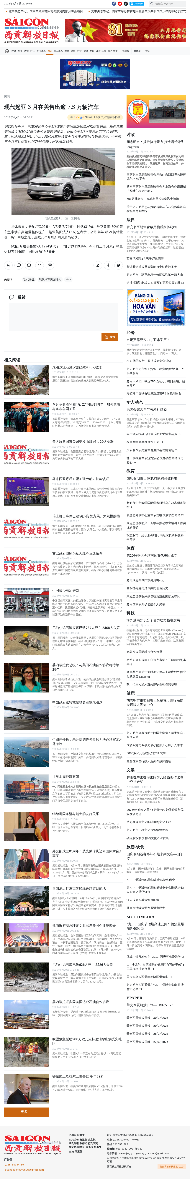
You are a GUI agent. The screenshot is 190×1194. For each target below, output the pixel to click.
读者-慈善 (101, 51)
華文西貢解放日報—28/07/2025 (147, 1033)
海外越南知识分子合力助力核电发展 (153, 620)
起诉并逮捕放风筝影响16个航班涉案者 (152, 267)
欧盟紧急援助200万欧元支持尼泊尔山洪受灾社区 (87, 1041)
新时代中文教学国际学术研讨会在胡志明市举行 (156, 505)
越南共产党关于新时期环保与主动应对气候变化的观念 (156, 674)
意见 (147, 51)
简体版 (125, 51)
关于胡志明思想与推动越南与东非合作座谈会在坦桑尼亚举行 (156, 209)
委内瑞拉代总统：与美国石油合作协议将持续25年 (85, 667)
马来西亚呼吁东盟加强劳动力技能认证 (80, 479)
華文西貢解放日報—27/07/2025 (147, 1042)
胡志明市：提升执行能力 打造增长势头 (155, 144)
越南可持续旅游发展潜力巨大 (146, 908)
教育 (67, 51)
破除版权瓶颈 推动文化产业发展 (148, 838)
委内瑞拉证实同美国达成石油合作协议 (80, 1002)
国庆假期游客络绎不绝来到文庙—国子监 (155, 856)
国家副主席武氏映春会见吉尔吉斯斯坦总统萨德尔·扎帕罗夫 (156, 176)
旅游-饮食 (113, 51)
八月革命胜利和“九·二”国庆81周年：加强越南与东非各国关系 (86, 406)
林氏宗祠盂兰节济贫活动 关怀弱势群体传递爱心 (155, 460)
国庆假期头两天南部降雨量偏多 (148, 977)
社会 (20, 51)
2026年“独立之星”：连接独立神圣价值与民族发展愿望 (155, 812)
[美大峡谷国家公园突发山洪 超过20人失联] (26, 454)
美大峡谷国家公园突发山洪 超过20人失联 (83, 442)
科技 (79, 51)
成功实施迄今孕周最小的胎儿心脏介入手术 (155, 745)
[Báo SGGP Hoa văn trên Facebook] (114, 3)
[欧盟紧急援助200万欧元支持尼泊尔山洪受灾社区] (26, 1052)
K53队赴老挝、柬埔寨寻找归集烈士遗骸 (153, 199)
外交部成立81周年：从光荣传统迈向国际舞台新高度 (87, 853)
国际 (50, 51)
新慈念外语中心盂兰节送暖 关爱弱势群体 (154, 515)
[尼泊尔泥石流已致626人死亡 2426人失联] (26, 977)
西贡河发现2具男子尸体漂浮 (145, 258)
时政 (14, 51)
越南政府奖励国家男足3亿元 (145, 580)
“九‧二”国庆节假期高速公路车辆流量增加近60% (155, 926)
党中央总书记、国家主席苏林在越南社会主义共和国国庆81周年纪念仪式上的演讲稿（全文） (118, 11)
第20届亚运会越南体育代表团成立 (152, 555)
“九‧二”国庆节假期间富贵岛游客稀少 (151, 880)
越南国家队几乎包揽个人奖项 (146, 604)
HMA (68, 279)
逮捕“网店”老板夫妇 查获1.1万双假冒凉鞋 (154, 282)
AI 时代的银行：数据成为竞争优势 (149, 361)
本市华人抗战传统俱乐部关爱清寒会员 (152, 434)
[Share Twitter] (118, 265)
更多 (24, 1112)
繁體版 (137, 51)
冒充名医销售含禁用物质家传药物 (152, 227)
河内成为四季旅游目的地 (143, 900)
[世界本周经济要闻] (26, 789)
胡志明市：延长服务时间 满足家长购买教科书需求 (155, 537)
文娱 (92, 51)
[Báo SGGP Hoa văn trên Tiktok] (126, 3)
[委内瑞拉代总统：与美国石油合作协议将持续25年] (26, 677)
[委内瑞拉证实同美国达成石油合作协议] (26, 1014)
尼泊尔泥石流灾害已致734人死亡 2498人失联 (86, 628)
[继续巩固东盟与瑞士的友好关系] (26, 826)
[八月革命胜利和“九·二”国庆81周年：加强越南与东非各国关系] (26, 417)
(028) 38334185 (14, 1164)
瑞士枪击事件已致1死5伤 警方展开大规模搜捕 (86, 516)
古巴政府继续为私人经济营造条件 (77, 553)
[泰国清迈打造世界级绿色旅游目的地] (26, 901)
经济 (32, 51)
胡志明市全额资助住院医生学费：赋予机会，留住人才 (156, 735)
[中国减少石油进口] (26, 603)
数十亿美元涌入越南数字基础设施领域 (152, 684)
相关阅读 (12, 360)
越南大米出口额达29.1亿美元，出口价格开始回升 (156, 383)
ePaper (134, 998)
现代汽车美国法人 (50, 279)
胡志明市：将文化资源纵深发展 (147, 830)
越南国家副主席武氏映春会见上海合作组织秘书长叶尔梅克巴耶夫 (156, 188)
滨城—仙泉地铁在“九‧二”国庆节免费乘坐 (154, 956)
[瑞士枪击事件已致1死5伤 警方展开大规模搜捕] (26, 529)
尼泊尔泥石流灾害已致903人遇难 (76, 367)
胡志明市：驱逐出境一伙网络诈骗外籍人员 (155, 275)
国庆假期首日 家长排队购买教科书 (152, 478)
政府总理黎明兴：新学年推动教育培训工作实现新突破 (156, 525)
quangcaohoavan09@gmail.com (24, 1169)
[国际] (8, 265)
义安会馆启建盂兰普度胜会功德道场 (151, 450)
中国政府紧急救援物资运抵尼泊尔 (77, 702)
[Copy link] (39, 265)
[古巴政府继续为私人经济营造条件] (26, 566)
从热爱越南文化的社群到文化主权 (149, 822)
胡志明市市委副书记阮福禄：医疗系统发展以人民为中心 (155, 702)
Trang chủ (7, 51)
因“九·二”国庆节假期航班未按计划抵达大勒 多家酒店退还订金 (155, 890)
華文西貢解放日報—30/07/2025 (147, 1018)
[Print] (50, 265)
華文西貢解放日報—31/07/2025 (150, 1005)
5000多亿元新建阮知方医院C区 (147, 753)
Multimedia (141, 917)
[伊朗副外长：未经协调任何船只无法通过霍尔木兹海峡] (26, 752)
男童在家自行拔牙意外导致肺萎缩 (149, 761)
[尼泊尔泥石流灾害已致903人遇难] (26, 380)
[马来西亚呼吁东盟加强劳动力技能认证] (26, 491)
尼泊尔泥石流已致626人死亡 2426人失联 (82, 965)
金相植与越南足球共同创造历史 (147, 588)
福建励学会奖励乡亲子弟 (143, 442)
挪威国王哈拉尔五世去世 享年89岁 (78, 1076)
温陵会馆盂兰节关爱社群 (145, 409)
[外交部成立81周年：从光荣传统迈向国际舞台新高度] (26, 864)
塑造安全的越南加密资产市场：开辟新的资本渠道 (156, 662)
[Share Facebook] (108, 265)
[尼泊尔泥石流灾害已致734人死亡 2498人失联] (26, 640)
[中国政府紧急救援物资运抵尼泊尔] (26, 715)
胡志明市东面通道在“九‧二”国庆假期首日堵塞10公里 (155, 987)
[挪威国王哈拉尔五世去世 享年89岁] (26, 1089)
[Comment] (18, 265)
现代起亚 (29, 279)
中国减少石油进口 (65, 590)
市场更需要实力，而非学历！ (148, 340)
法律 (26, 51)
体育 (73, 51)
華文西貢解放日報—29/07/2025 (147, 1026)
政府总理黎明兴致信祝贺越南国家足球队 (153, 596)
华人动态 (58, 51)
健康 (85, 51)
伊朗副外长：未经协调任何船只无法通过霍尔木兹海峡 (87, 741)
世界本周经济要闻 (65, 777)
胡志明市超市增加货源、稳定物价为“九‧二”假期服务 (155, 371)
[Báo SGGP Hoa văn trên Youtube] (120, 3)
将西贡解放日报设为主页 (172, 1166)
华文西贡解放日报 (32, 30)
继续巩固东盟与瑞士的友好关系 (75, 814)
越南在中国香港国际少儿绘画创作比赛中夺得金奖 (155, 779)
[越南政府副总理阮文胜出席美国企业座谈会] (26, 938)
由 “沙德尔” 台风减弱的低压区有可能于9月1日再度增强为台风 (155, 966)
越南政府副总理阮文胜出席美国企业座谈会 (84, 925)
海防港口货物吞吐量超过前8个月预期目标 (154, 393)
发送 (112, 337)
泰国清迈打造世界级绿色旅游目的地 (79, 888)
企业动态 (41, 51)
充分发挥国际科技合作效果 (144, 652)
